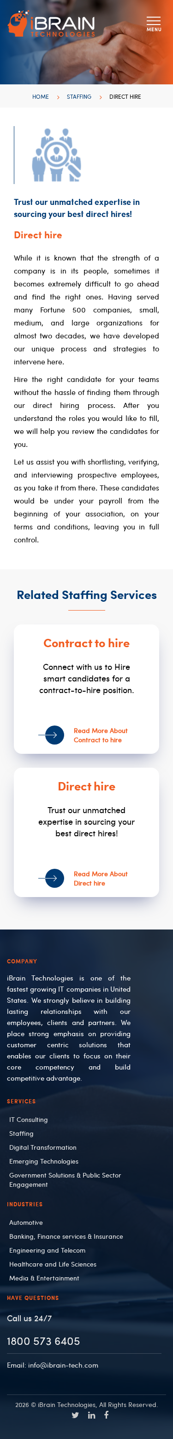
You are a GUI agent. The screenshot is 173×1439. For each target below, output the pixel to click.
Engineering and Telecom (47, 1249)
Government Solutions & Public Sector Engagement (65, 1179)
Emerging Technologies (43, 1160)
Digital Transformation (43, 1147)
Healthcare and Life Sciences (52, 1263)
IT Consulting (28, 1119)
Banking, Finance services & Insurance (66, 1236)
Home (40, 96)
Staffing (79, 96)
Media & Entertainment (44, 1277)
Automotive (26, 1222)
